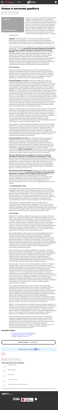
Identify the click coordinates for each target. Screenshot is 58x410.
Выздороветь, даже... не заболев (22, 334)
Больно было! (11, 374)
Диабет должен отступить (20, 336)
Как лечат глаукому (12, 379)
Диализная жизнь (12, 364)
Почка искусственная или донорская (23, 333)
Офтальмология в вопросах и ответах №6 (17, 384)
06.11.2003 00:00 (5, 6)
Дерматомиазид (11, 369)
